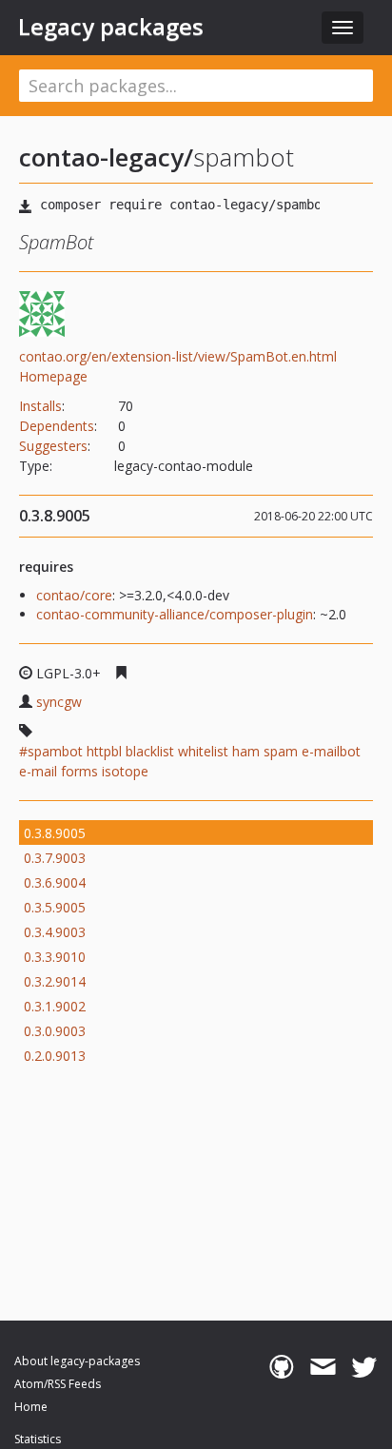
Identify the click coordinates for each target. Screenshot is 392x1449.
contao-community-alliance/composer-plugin (174, 614)
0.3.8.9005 (55, 833)
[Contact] (323, 1367)
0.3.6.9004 (55, 882)
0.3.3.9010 (55, 957)
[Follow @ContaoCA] (364, 1367)
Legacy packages (111, 26)
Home (31, 1407)
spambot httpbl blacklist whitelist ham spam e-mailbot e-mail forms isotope (190, 761)
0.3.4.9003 (55, 932)
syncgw (59, 702)
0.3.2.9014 (55, 981)
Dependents (56, 426)
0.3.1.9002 (55, 1006)
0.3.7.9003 (55, 858)
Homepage (53, 376)
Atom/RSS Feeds (57, 1384)
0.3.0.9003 (55, 1031)
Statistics (37, 1439)
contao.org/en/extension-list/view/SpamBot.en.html (178, 356)
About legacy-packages (77, 1361)
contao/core (74, 595)
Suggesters (53, 446)
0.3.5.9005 (55, 907)
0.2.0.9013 (55, 1056)
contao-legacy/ (106, 157)
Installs (40, 406)
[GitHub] (281, 1367)
